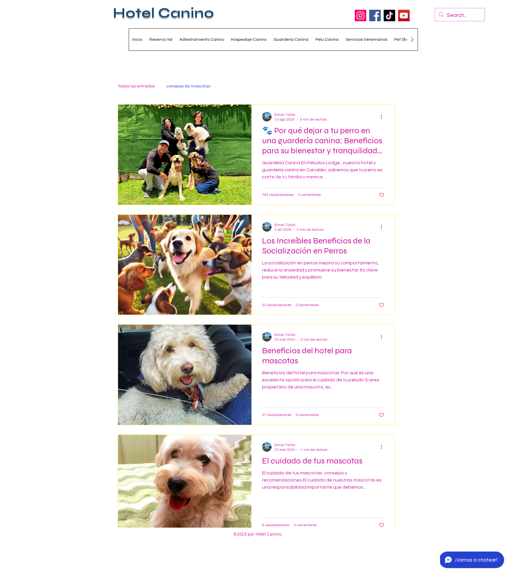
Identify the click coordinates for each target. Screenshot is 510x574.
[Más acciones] (383, 116)
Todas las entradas (136, 86)
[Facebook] (375, 15)
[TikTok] (389, 15)
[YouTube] (404, 15)
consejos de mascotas (188, 86)
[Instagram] (360, 15)
